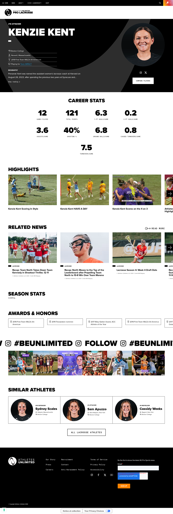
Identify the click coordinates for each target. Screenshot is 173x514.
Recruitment (67, 459)
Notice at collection (71, 511)
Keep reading (13, 82)
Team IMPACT (26, 64)
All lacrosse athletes (86, 432)
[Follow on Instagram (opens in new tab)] (140, 72)
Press (48, 464)
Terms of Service (98, 459)
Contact (65, 464)
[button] (160, 3)
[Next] (164, 193)
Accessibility (97, 469)
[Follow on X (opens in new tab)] (146, 72)
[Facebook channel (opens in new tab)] (98, 474)
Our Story (50, 459)
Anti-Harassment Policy (72, 469)
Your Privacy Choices (94, 511)
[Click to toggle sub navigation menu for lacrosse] (168, 3)
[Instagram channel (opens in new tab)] (91, 474)
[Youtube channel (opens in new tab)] (111, 474)
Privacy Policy (97, 464)
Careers (49, 469)
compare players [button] (143, 81)
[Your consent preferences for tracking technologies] (4, 510)
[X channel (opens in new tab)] (105, 474)
